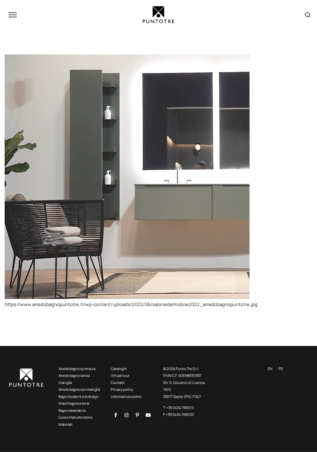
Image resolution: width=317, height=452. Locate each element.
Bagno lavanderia (72, 410)
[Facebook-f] (115, 415)
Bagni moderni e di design (79, 396)
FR (281, 368)
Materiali (65, 424)
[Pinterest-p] (137, 415)
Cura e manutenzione (75, 417)
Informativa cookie (126, 396)
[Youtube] (148, 415)
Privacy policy (122, 389)
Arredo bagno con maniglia (79, 389)
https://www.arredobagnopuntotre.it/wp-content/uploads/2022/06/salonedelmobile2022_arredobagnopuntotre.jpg (131, 304)
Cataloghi (119, 368)
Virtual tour (120, 375)
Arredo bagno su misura (77, 368)
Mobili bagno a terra (74, 403)
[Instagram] (126, 415)
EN (270, 368)
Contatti (118, 382)
